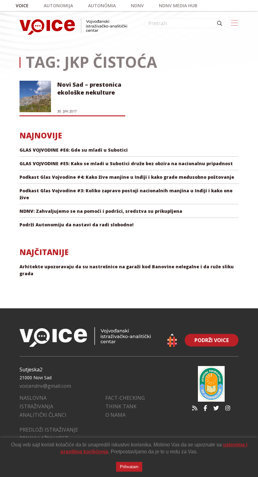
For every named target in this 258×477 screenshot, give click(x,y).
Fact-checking (125, 397)
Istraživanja (36, 406)
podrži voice (211, 340)
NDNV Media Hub (178, 6)
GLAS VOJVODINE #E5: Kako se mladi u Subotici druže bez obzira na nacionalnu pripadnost (126, 163)
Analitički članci (43, 414)
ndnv (137, 6)
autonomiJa (58, 6)
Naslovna (33, 397)
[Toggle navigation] (234, 23)
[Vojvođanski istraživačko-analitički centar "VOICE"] (73, 27)
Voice (22, 6)
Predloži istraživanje (49, 429)
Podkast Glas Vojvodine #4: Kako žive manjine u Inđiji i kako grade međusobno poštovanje (127, 177)
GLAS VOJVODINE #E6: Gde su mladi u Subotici (74, 150)
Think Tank (121, 406)
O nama (115, 414)
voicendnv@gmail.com (45, 385)
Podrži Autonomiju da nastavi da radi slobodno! (76, 225)
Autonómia (102, 6)
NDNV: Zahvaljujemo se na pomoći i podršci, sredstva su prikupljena (101, 211)
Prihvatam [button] (129, 466)
